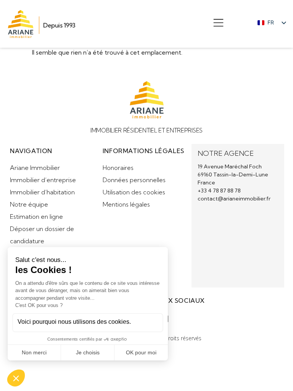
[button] (218, 23)
